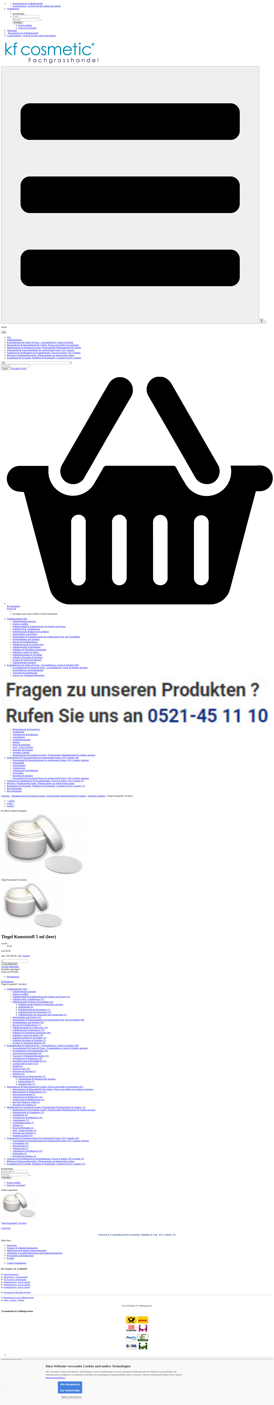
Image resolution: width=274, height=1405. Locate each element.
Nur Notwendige (70, 1390)
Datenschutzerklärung (55, 1378)
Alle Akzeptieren (70, 1384)
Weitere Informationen (72, 1397)
